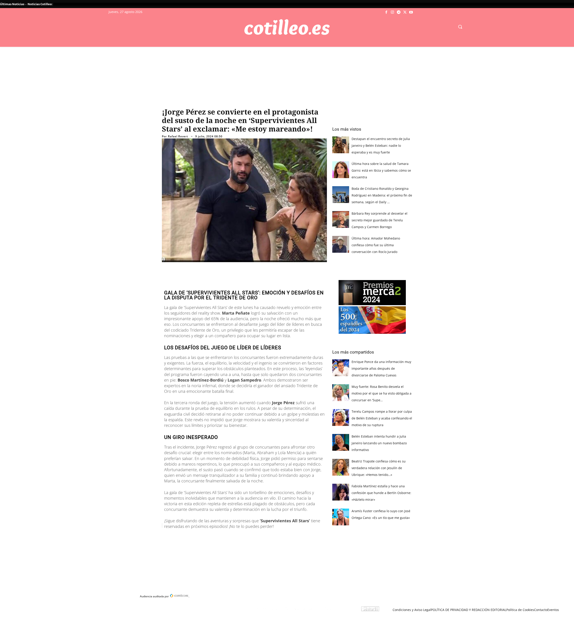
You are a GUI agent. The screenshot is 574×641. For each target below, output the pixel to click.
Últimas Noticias (12, 4)
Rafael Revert (178, 136)
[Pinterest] (219, 536)
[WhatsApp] (230, 536)
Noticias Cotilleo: (40, 4)
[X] (405, 12)
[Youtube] (411, 12)
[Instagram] (393, 12)
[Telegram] (399, 12)
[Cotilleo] (287, 27)
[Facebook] (386, 12)
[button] (460, 26)
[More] (251, 536)
